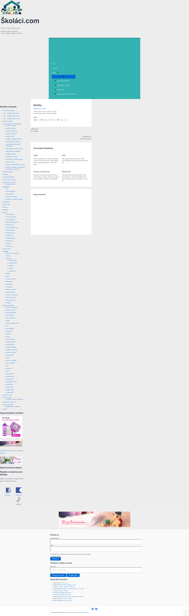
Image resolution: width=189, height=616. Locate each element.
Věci (7, 365)
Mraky (36, 155)
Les (7, 326)
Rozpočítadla (9, 355)
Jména (8, 320)
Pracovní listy (6, 249)
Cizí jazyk (8, 258)
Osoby (8, 336)
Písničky (5, 207)
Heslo (51, 545)
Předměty (5, 251)
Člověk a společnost (11, 131)
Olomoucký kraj (10, 230)
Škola (7, 357)
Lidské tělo (9, 331)
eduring (55, 590)
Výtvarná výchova (11, 300)
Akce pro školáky (8, 121)
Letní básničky (10, 328)
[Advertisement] (94, 49)
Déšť (63, 155)
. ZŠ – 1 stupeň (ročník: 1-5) (10, 113)
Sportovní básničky (11, 360)
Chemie (8, 256)
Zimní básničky (10, 373)
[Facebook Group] (96, 609)
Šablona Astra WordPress (82, 612)
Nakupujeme (6, 186)
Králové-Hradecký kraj (12, 222)
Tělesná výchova (10, 292)
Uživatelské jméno (54, 538)
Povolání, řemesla (11, 352)
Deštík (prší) (66, 172)
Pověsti (5, 212)
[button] (58, 72)
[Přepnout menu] (63, 76)
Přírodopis (9, 287)
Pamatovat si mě (56, 556)
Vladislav (55, 587)
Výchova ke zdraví (11, 297)
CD (7, 188)
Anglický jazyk (13, 260)
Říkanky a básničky (8, 305)
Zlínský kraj (9, 246)
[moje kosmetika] (11, 463)
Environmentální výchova (13, 141)
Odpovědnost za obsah (63, 85)
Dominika (55, 592)
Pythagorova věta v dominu (64, 598)
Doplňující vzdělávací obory (13, 139)
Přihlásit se (55, 559)
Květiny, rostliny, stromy (12, 323)
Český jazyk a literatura (12, 253)
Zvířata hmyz (9, 379)
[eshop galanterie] (11, 437)
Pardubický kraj (10, 233)
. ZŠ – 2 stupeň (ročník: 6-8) (11, 116)
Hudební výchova (11, 279)
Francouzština (13, 263)
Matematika (9, 284)
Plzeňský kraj (9, 235)
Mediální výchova (11, 154)
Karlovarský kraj (10, 219)
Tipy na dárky (10, 194)
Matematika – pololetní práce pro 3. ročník (72, 588)
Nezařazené (6, 202)
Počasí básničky (10, 344)
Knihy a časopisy (10, 191)
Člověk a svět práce (11, 133)
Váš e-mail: (53, 566)
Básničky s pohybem (11, 307)
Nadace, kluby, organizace (13, 406)
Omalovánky (6, 204)
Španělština (12, 271)
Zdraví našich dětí (8, 404)
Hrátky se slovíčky (63, 590)
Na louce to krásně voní (42, 172)
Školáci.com (20, 21)
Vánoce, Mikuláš (10, 363)
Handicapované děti (8, 177)
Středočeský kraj (10, 238)
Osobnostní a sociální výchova (14, 159)
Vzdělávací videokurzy (9, 402)
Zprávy (5, 409)
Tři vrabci (65, 583)
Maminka (8, 334)
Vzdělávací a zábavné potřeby (14, 199)
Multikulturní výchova (12, 156)
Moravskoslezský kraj (12, 227)
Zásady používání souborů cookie (66, 94)
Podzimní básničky (11, 347)
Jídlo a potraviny (10, 318)
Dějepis (8, 273)
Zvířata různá (9, 387)
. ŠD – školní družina (8, 110)
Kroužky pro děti (10, 184)
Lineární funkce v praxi (69, 585)
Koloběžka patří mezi (65, 592)
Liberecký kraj (10, 225)
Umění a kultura (10, 162)
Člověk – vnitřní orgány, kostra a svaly (72, 596)
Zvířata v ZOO (10, 389)
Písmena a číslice (10, 342)
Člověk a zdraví (10, 136)
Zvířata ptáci (9, 384)
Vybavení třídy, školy (12, 196)
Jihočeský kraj (10, 214)
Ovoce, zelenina (10, 339)
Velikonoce (9, 368)
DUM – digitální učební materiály (12, 124)
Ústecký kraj (9, 241)
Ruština (11, 268)
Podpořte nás (60, 89)
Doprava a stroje (10, 310)
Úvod (53, 64)
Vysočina (8, 243)
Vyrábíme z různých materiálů (14, 399)
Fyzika (7, 276)
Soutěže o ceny (7, 395)
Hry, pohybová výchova (9, 179)
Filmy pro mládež (8, 171)
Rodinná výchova (11, 289)
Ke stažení (54, 68)
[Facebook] (93, 609)
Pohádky (5, 210)
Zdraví (7, 371)
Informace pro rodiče (9, 182)
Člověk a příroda (10, 128)
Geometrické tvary (11, 312)
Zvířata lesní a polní (11, 381)
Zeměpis (8, 303)
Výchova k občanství (12, 295)
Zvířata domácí (10, 376)
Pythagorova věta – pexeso (64, 600)
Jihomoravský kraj (11, 217)
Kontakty (54, 72)
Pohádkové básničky (11, 349)
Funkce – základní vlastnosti (66, 587)
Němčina (11, 265)
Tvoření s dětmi (7, 397)
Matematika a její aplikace (13, 151)
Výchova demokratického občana (15, 164)
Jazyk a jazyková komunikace (14, 148)
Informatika (9, 281)
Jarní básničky (10, 315)
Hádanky (5, 174)
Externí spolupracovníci (63, 80)
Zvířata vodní (9, 392)
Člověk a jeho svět (11, 125)
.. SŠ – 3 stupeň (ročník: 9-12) (11, 118)
